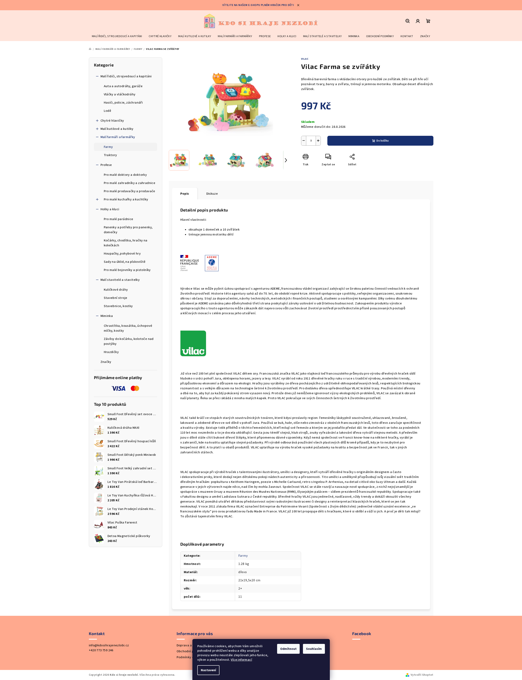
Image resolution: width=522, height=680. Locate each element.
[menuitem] (117, 36)
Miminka (107, 316)
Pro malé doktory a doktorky (125, 175)
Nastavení (208, 670)
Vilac (304, 59)
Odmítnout (288, 649)
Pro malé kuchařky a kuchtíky (126, 199)
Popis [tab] (184, 193)
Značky (106, 362)
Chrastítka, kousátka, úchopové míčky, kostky (128, 328)
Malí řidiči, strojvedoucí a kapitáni (126, 76)
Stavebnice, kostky (118, 306)
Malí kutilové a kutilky (117, 129)
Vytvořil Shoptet (422, 675)
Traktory (110, 155)
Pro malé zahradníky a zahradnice (129, 183)
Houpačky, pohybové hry (122, 253)
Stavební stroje (115, 298)
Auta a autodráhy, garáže (123, 86)
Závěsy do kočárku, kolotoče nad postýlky (129, 341)
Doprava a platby (189, 645)
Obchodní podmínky (192, 651)
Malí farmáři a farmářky (118, 137)
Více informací (241, 659)
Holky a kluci (110, 209)
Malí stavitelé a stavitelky (120, 280)
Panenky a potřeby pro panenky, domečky (128, 229)
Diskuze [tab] (212, 193)
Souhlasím (314, 649)
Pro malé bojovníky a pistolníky (127, 270)
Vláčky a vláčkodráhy (120, 94)
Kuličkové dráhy (116, 289)
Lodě (107, 111)
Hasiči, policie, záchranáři (123, 102)
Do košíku (382, 141)
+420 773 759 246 (101, 650)
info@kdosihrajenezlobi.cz (109, 645)
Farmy (108, 147)
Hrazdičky (111, 352)
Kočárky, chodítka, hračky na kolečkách (125, 243)
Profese (106, 165)
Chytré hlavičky (112, 120)
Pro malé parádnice (118, 219)
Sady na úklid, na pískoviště (125, 261)
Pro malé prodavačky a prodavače (129, 191)
